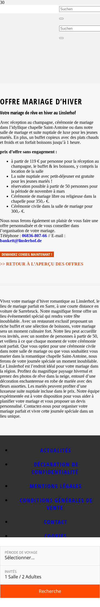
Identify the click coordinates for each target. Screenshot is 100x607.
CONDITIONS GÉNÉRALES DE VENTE (56, 503)
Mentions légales (56, 486)
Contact (56, 522)
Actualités (55, 450)
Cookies (55, 536)
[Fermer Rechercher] (61, 18)
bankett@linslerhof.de (21, 240)
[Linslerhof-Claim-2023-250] (29, 20)
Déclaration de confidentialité (55, 468)
